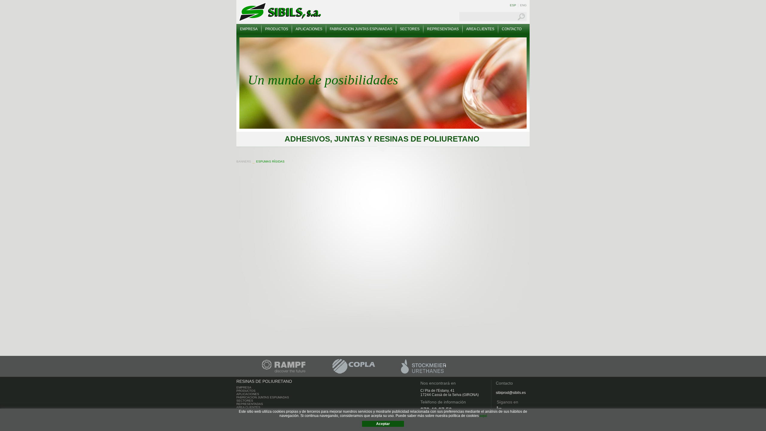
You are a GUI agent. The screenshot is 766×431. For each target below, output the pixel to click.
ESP (513, 5)
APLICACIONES (309, 29)
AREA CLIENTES (480, 29)
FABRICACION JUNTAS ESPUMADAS (361, 29)
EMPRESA (249, 29)
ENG (523, 5)
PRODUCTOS (276, 29)
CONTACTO (512, 29)
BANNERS (243, 161)
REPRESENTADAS (443, 29)
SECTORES (410, 29)
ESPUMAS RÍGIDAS (270, 161)
